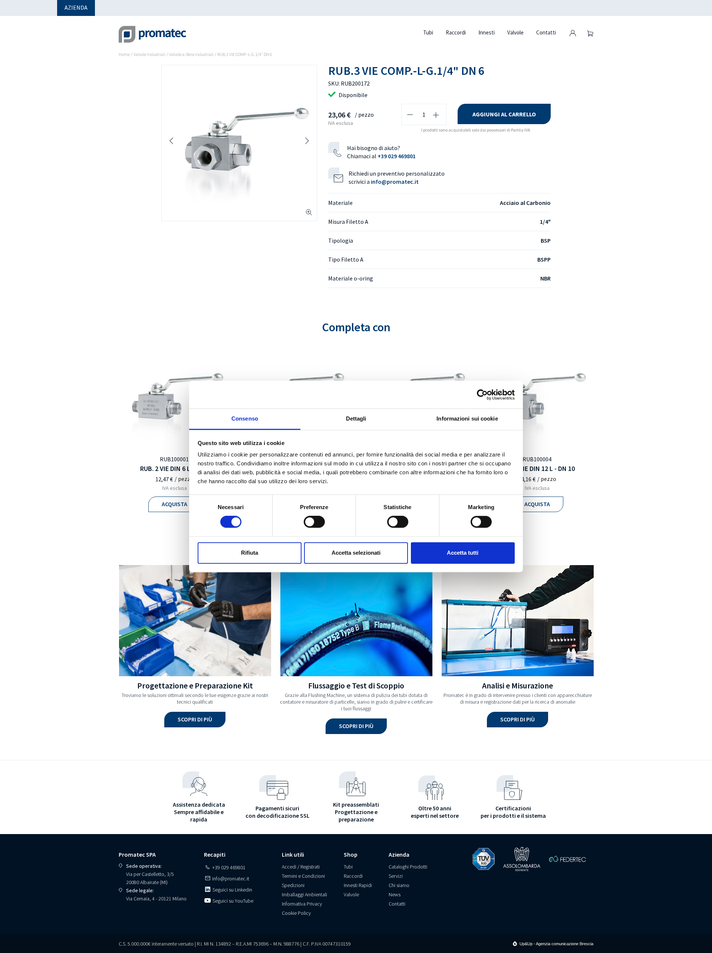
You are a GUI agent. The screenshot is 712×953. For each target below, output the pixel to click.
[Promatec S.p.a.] (153, 29)
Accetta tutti (462, 552)
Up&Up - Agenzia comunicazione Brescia (556, 944)
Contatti (397, 903)
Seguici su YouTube (232, 900)
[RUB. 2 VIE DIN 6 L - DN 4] (174, 398)
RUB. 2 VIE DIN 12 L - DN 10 (537, 468)
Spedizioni (293, 885)
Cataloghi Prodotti (408, 866)
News (394, 894)
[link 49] (573, 33)
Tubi (348, 866)
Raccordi (353, 876)
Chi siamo (399, 885)
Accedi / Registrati (301, 866)
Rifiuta (249, 552)
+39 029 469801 (397, 156)
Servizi (396, 876)
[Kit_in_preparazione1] (195, 620)
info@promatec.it (395, 181)
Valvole (351, 894)
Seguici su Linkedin (231, 889)
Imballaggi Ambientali (304, 894)
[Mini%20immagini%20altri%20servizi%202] (518, 620)
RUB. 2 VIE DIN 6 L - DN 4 (174, 468)
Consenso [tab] (244, 418)
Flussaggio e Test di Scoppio (356, 685)
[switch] (314, 522)
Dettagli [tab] (356, 418)
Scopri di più (195, 719)
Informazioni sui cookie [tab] (467, 418)
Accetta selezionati (356, 552)
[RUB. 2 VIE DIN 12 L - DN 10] (537, 398)
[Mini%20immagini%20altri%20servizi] (356, 620)
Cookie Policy (296, 913)
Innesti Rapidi (358, 885)
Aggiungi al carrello (504, 114)
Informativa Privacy (302, 903)
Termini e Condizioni (303, 876)
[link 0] (482, 394)
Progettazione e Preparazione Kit (195, 685)
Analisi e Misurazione (517, 685)
